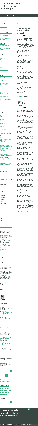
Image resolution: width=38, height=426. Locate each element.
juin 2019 (2, 120)
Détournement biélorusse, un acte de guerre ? (6, 332)
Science (2, 216)
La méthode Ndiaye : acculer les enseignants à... (6, 313)
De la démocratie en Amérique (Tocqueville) (5, 39)
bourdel (24, 215)
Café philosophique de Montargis (6, 156)
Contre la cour (3, 100)
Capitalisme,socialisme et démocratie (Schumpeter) (6, 35)
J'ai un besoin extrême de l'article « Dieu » (5, 149)
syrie (17, 96)
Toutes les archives (3, 129)
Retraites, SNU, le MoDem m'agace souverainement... (6, 319)
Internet (2, 205)
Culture (2, 191)
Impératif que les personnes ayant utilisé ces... (5, 146)
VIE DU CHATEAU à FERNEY (5, 150)
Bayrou (2, 388)
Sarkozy (9, 390)
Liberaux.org (2, 58)
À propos (15, 15)
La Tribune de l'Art (3, 59)
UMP (2, 390)
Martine (2, 230)
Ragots (2, 214)
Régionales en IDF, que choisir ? (5, 344)
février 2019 (2, 122)
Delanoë (2, 392)
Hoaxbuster (2, 50)
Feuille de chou (3, 86)
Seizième (3, 218)
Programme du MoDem (5, 212)
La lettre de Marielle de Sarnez (5, 99)
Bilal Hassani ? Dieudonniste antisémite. (5, 363)
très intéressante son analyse (23, 159)
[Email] (6, 375)
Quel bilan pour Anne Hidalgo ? (5, 350)
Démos (1, 25)
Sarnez (2, 394)
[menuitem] (3, 15)
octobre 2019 (2, 119)
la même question (28, 38)
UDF (8, 388)
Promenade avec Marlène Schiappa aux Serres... (5, 338)
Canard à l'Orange (3, 27)
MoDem (6, 392)
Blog (2, 186)
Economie (3, 195)
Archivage (8, 230)
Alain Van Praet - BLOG (6, 143)
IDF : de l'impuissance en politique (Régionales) (5, 325)
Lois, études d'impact (4, 68)
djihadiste (20, 96)
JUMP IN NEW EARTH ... (4, 137)
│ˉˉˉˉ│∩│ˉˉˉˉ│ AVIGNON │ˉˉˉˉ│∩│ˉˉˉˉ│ (4, 159)
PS (5, 388)
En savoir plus (12, 425)
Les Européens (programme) (5, 96)
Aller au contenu (3, 0)
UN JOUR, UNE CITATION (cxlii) (5, 142)
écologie (2, 193)
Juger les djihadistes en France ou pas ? (24, 30)
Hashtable (2, 81)
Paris (2, 209)
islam (19, 215)
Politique (3, 210)
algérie (22, 215)
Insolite (2, 201)
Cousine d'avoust (3, 157)
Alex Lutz (2, 160)
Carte (1, 289)
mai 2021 (2, 117)
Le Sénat (2, 67)
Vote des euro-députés (4, 93)
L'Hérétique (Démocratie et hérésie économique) (11, 6)
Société (2, 220)
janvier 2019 (2, 123)
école (6, 394)
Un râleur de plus (3, 77)
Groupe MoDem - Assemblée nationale (5, 49)
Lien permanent (20, 95)
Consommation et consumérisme (4, 189)
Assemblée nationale (4, 70)
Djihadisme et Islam (23, 104)
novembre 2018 (3, 126)
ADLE (1, 92)
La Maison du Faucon (4, 83)
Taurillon (2, 97)
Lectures (3, 207)
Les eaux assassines (4, 151)
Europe (2, 199)
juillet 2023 (2, 115)
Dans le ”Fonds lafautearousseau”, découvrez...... (5, 140)
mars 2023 (2, 116)
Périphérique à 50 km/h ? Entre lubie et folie (5, 356)
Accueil (3, 15)
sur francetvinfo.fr (22, 116)
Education (3, 197)
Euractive (2, 95)
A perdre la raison (3, 79)
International (3, 203)
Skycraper (2, 61)
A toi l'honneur (3, 80)
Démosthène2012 (3, 84)
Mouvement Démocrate (4, 45)
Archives (9, 15)
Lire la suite (8, 108)
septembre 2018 (3, 127)
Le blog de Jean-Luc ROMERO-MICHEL (6, 147)
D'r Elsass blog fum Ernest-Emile (5, 161)
